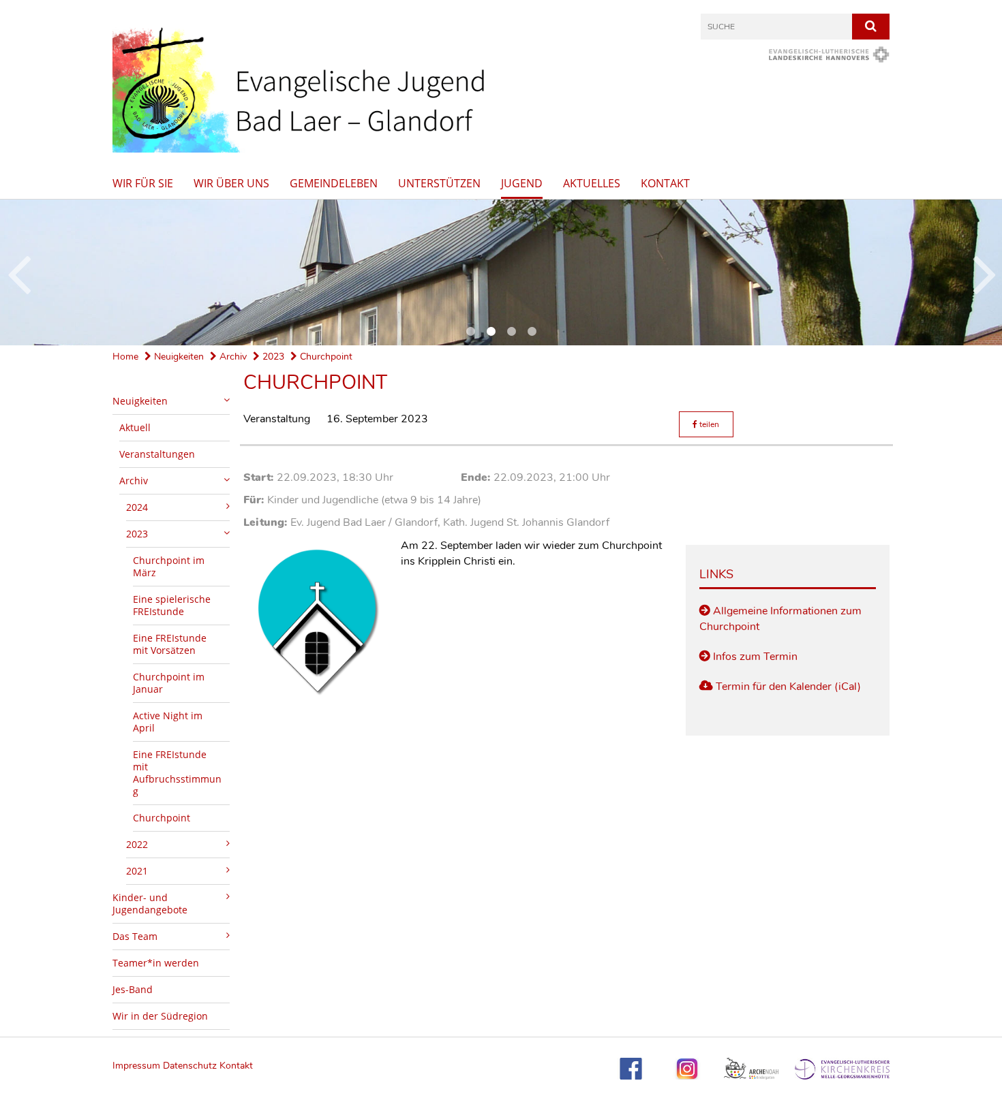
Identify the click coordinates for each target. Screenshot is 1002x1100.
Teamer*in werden (155, 962)
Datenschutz (190, 1065)
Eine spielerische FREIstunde (172, 605)
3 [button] (511, 332)
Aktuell (135, 427)
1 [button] (470, 332)
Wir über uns (231, 183)
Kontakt (665, 183)
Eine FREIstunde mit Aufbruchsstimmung (177, 773)
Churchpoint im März (168, 566)
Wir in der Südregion (160, 1015)
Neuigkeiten (177, 356)
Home (125, 356)
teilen (708, 424)
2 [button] (491, 332)
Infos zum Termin (755, 656)
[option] (501, 272)
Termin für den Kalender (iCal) (788, 686)
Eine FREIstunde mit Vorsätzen (170, 644)
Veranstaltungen (157, 453)
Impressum (137, 1065)
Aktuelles (591, 183)
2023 (272, 356)
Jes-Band (132, 989)
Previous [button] (19, 272)
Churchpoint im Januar (168, 682)
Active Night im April (167, 721)
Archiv (232, 356)
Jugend (522, 183)
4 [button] (531, 332)
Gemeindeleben (334, 183)
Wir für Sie (142, 183)
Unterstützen (439, 183)
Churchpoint (324, 356)
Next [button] (985, 272)
